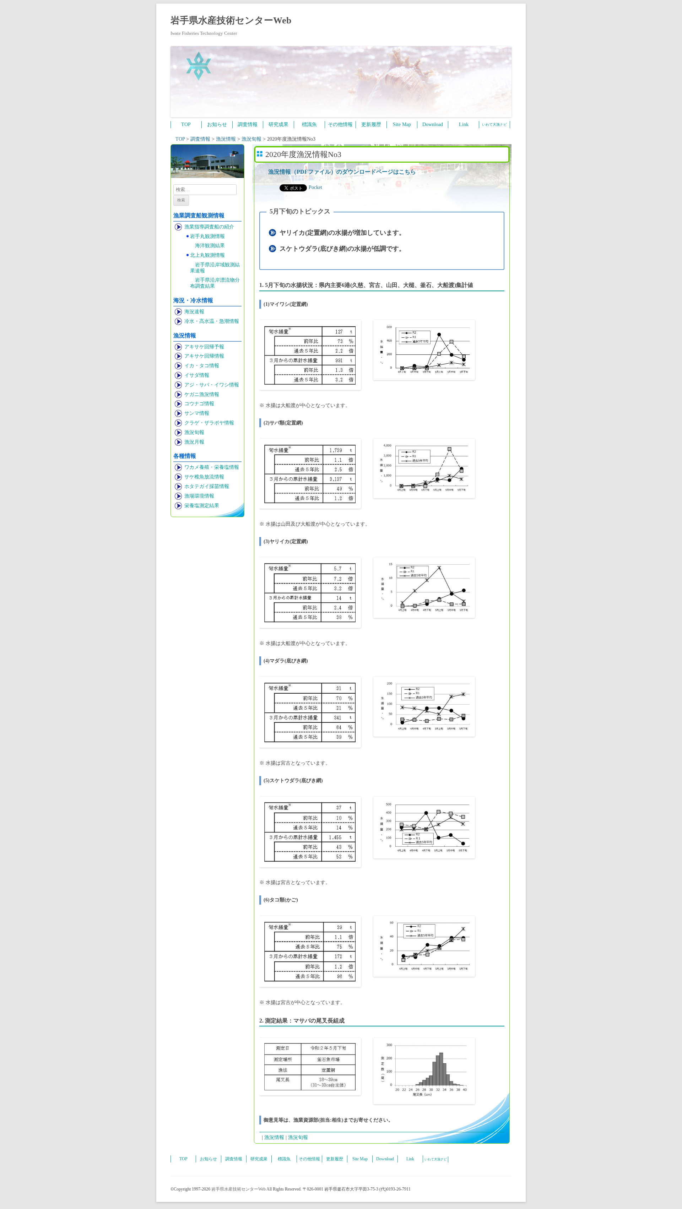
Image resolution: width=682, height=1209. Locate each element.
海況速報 (194, 311)
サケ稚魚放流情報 (204, 476)
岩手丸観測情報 (207, 236)
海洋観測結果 (210, 245)
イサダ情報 (196, 375)
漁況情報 (274, 1137)
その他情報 (340, 124)
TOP (186, 124)
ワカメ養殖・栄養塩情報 (211, 467)
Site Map (402, 124)
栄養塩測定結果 (201, 505)
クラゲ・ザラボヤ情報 (209, 422)
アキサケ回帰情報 (204, 356)
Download (432, 124)
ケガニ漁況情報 (201, 394)
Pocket (315, 187)
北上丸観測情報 (207, 255)
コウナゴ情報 (199, 403)
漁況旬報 (194, 432)
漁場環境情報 (199, 496)
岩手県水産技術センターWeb (230, 20)
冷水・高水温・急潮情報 (211, 321)
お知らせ (217, 124)
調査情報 (248, 124)
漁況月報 (194, 442)
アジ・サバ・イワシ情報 (211, 384)
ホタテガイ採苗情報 (206, 486)
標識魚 (309, 124)
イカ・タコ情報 (201, 365)
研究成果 (278, 124)
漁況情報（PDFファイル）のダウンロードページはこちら (342, 172)
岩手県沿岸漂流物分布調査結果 (215, 283)
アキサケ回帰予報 (204, 346)
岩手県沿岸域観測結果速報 (215, 267)
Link (464, 124)
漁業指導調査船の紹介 (209, 226)
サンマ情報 (196, 413)
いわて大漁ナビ (494, 124)
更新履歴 (371, 124)
